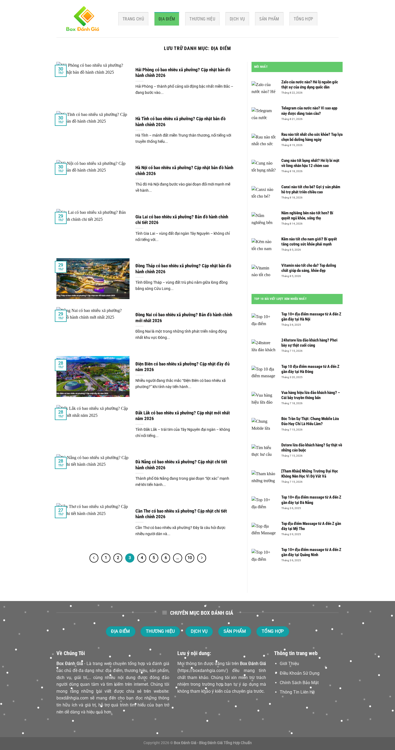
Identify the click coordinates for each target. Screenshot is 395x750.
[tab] (261, 67)
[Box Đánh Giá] (83, 18)
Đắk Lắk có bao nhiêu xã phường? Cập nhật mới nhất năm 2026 (182, 415)
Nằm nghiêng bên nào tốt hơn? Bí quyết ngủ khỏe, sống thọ (307, 216)
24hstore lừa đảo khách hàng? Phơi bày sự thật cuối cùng (309, 343)
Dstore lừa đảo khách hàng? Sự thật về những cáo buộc (311, 448)
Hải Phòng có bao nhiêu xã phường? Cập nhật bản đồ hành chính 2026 (182, 72)
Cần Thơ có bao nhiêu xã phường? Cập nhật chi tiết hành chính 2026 (181, 514)
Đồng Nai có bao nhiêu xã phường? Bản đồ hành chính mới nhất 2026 (183, 317)
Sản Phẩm (269, 19)
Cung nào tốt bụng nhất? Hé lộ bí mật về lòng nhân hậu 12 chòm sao (310, 163)
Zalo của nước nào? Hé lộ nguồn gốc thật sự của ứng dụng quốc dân (309, 85)
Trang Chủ (133, 19)
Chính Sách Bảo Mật (299, 682)
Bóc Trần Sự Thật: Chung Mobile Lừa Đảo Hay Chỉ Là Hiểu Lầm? (310, 421)
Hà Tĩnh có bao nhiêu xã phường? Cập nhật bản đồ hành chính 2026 (180, 121)
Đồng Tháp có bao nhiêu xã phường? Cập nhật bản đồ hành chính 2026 (183, 268)
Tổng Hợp (303, 19)
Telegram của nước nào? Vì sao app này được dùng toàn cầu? (309, 111)
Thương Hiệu (202, 19)
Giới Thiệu (289, 663)
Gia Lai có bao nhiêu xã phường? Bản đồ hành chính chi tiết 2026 (181, 219)
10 (190, 557)
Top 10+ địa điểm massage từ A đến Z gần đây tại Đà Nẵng (311, 500)
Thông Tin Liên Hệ (297, 692)
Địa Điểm (167, 19)
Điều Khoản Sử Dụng (299, 673)
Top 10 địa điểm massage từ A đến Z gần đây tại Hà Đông (310, 369)
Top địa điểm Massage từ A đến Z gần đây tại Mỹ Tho (311, 526)
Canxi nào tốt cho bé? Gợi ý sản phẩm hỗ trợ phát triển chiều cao (310, 189)
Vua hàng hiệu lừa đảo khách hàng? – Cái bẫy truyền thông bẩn (310, 395)
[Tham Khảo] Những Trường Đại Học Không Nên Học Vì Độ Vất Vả (309, 474)
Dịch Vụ (237, 19)
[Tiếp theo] (201, 558)
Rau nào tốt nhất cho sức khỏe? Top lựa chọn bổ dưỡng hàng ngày (312, 137)
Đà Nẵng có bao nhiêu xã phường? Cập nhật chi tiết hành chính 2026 (181, 464)
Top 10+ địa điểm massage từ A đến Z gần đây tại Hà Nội (311, 317)
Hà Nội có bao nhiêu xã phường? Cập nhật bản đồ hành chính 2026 (184, 170)
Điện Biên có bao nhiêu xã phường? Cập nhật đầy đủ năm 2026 (182, 366)
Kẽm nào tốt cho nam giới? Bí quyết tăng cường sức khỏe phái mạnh (309, 242)
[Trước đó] (94, 558)
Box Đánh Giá (69, 663)
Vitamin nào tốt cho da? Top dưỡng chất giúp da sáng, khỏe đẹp (308, 268)
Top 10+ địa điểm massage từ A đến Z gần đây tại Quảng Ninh (311, 552)
